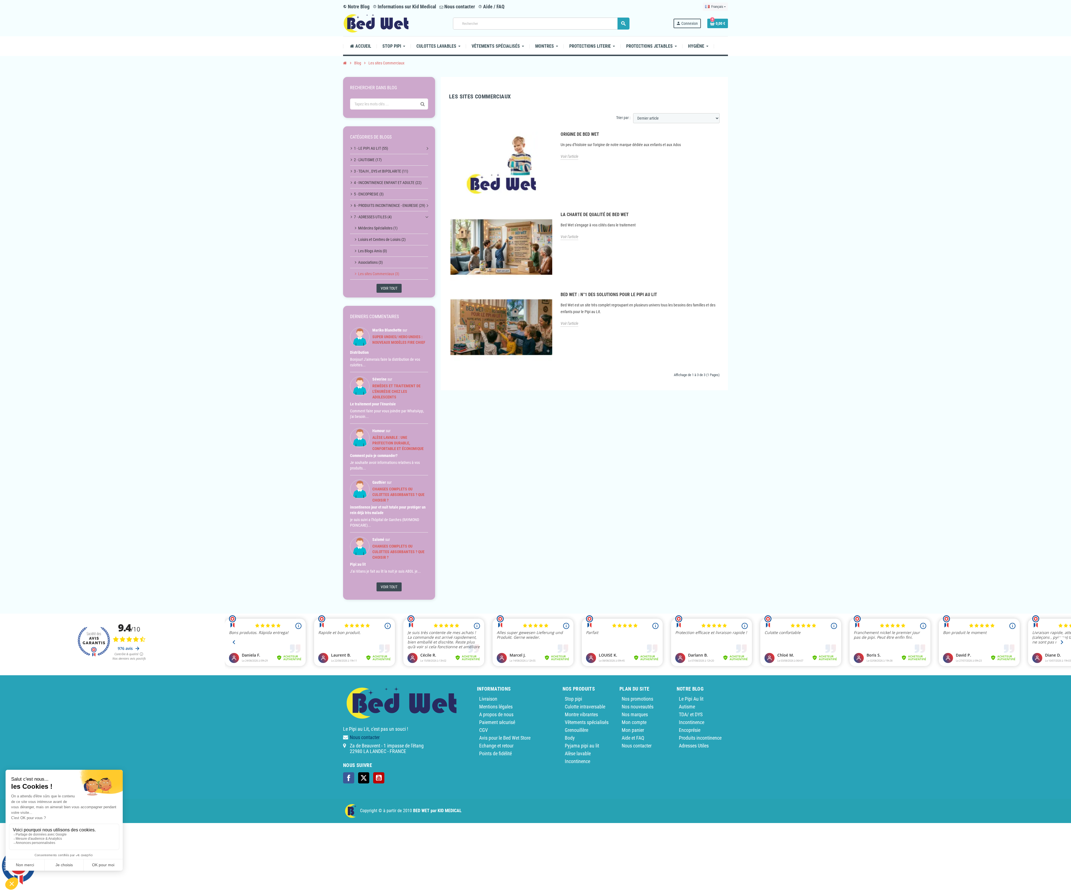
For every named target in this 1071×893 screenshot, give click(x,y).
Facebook (348, 777)
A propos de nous (496, 714)
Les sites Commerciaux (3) (378, 274)
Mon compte (634, 722)
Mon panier (633, 730)
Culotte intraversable (585, 707)
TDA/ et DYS (691, 714)
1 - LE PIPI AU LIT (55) (371, 148)
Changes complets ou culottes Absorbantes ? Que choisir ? (398, 494)
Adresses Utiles (694, 746)
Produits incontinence (700, 738)
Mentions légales (496, 707)
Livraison (488, 699)
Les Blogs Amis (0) (372, 251)
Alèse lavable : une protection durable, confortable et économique (398, 443)
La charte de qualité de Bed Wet (595, 214)
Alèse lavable (578, 753)
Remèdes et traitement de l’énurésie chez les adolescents (396, 391)
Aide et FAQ (633, 738)
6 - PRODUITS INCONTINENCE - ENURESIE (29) (389, 205)
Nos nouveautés (637, 707)
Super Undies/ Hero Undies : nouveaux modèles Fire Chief (398, 340)
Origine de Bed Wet (580, 134)
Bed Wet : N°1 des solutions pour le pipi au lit (609, 294)
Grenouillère (576, 730)
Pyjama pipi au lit (582, 746)
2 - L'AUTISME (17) (368, 160)
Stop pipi (573, 699)
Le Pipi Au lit (691, 699)
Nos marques (635, 714)
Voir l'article (569, 156)
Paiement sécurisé (497, 722)
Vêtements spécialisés (587, 722)
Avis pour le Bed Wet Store (504, 738)
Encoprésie (689, 730)
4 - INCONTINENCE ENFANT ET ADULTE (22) (387, 182)
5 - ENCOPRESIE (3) (368, 194)
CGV (483, 730)
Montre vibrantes (581, 714)
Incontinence (577, 761)
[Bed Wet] (376, 23)
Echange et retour (496, 746)
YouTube (378, 777)
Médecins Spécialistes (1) (377, 228)
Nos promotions (637, 699)
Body (570, 738)
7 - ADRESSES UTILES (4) (373, 217)
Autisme (687, 707)
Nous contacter (459, 6)
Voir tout (389, 288)
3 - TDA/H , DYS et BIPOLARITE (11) (381, 171)
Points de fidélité (495, 753)
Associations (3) (370, 262)
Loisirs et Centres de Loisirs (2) (382, 239)
